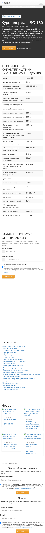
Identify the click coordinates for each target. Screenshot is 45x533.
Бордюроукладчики (9, 352)
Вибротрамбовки (9, 357)
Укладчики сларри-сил (10, 383)
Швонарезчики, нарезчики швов (14, 387)
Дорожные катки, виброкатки (13, 359)
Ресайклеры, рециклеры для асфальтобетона (19, 378)
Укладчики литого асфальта (12, 381)
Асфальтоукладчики (10, 348)
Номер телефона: (8, 256)
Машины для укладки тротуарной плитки (17, 368)
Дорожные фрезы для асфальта (14, 361)
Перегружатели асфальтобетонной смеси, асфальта (21, 374)
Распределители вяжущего (12, 376)
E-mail (2, 515)
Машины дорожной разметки (13, 372)
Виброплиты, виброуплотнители (14, 355)
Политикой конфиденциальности (24, 488)
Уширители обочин (9, 385)
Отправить (8, 277)
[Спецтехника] (5, 2)
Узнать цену (8, 48)
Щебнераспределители (11, 389)
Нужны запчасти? (24, 48)
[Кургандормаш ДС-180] (11, 16)
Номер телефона (7, 476)
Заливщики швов (9, 363)
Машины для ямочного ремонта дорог (16, 370)
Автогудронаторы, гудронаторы (14, 346)
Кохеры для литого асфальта (13, 365)
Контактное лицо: (7, 248)
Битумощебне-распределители (14, 350)
